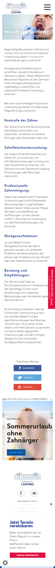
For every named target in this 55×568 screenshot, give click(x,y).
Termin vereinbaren (27, 555)
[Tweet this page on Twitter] (27, 377)
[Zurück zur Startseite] (16, 7)
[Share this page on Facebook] (27, 368)
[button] (5, 563)
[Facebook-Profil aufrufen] (21, 493)
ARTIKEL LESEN (16, 452)
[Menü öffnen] (47, 7)
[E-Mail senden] (34, 493)
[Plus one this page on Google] (27, 387)
